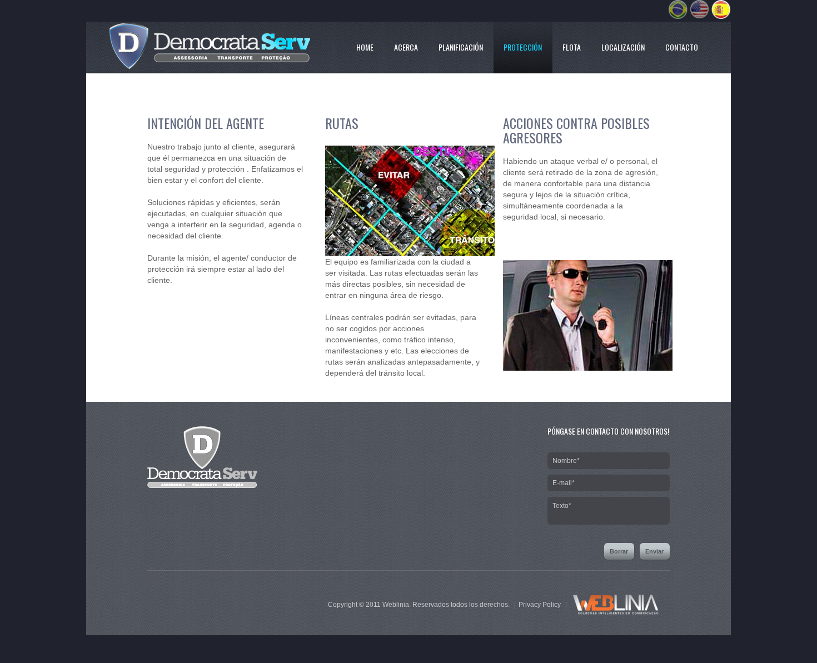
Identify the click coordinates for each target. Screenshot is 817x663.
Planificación (461, 47)
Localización (623, 47)
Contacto (681, 47)
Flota (571, 47)
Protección (523, 47)
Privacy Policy (540, 605)
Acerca (406, 47)
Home (364, 47)
